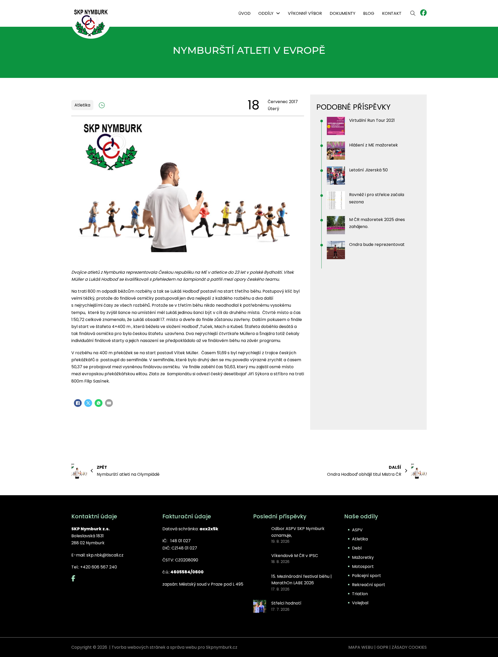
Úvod (244, 13)
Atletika (82, 105)
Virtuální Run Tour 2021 (372, 120)
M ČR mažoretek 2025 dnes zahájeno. (377, 223)
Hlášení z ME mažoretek (373, 145)
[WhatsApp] (98, 403)
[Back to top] (480, 641)
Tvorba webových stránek (138, 647)
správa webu (183, 647)
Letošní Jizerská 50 (368, 170)
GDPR (382, 647)
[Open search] (413, 13)
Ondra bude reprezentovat (377, 244)
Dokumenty (342, 13)
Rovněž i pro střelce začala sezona (376, 198)
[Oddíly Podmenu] (278, 13)
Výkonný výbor (305, 13)
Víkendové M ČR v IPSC (294, 556)
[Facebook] (78, 403)
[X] (88, 403)
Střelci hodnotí (286, 603)
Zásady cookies (409, 647)
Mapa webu (360, 647)
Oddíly (265, 13)
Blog (368, 13)
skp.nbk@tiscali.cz (104, 555)
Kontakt (392, 13)
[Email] (109, 403)
